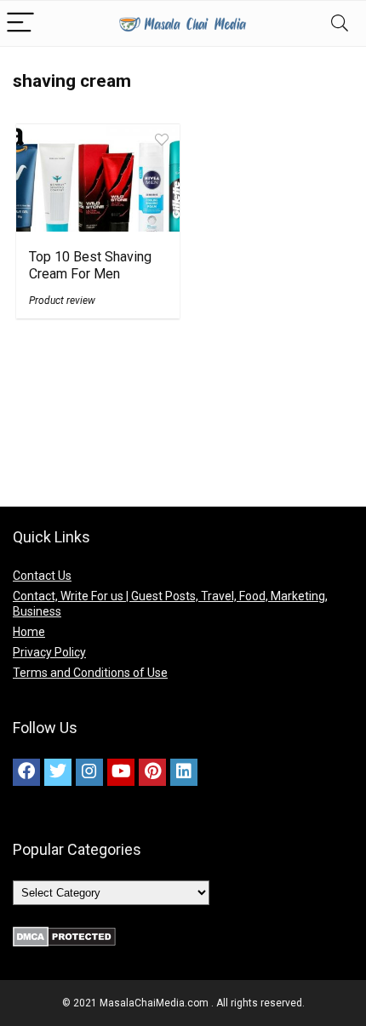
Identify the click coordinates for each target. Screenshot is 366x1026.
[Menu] (20, 23)
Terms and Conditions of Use (90, 672)
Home (29, 632)
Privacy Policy (49, 652)
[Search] (339, 23)
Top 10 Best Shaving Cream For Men (90, 265)
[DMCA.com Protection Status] (64, 934)
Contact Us (42, 575)
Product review (62, 301)
